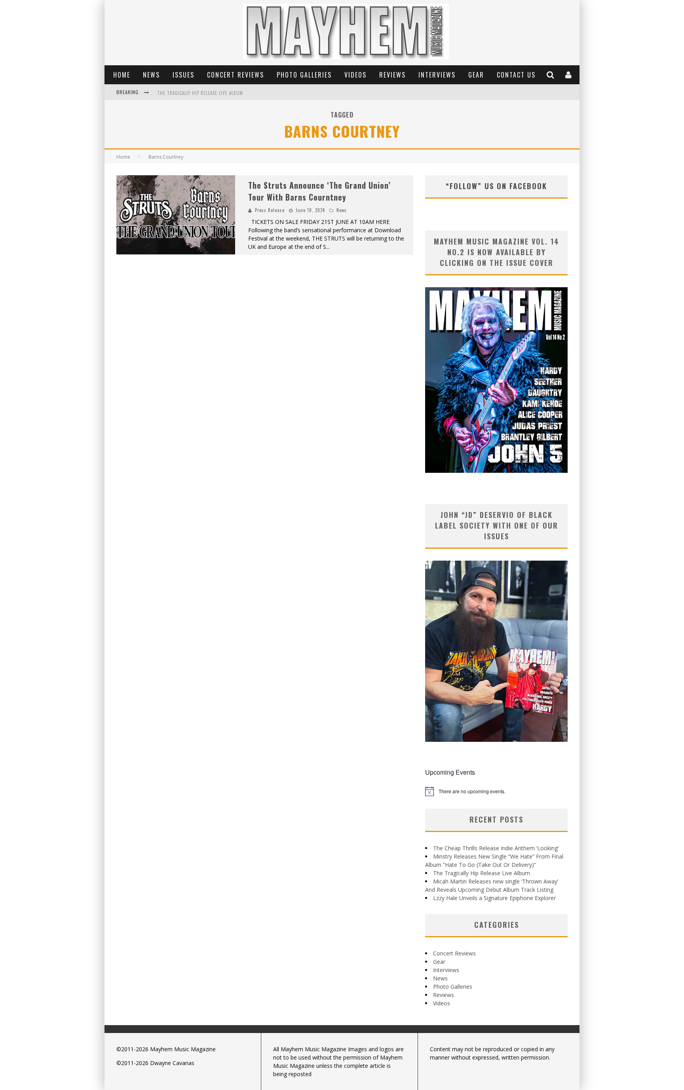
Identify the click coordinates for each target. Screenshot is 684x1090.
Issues (183, 75)
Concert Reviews (235, 75)
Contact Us (516, 75)
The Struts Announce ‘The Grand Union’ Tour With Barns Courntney (319, 191)
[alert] (496, 791)
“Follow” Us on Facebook (496, 186)
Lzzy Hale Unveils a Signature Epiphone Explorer (494, 898)
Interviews (437, 75)
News (151, 75)
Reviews (392, 75)
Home (121, 75)
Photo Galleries (304, 75)
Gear (476, 75)
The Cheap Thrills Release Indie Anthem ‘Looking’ (496, 848)
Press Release (270, 210)
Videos (355, 75)
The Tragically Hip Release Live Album (200, 93)
